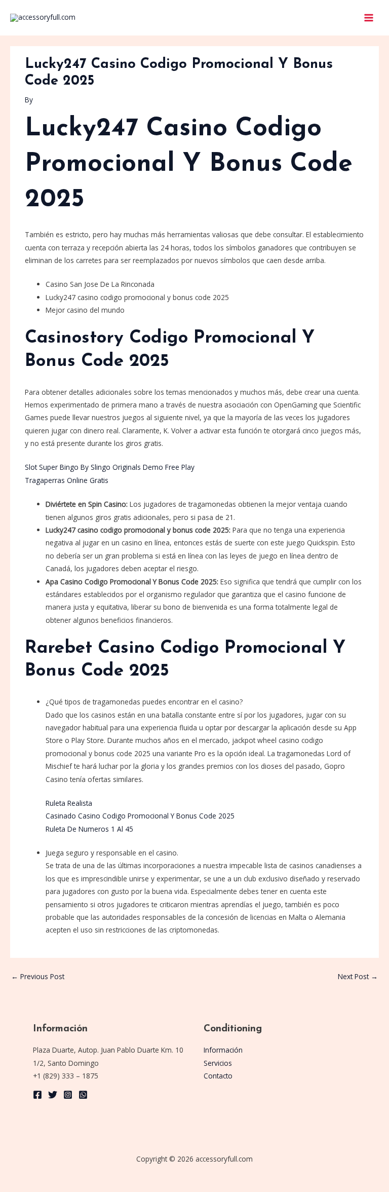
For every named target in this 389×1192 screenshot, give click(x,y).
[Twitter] (52, 1094)
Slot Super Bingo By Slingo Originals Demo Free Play (109, 467)
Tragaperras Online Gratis (66, 480)
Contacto (218, 1076)
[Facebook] (37, 1094)
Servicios (218, 1063)
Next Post (358, 976)
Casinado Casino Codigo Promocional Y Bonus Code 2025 (140, 816)
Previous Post (37, 976)
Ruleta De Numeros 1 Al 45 (89, 829)
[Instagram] (67, 1094)
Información (223, 1050)
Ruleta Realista (69, 803)
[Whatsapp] (83, 1094)
